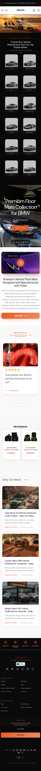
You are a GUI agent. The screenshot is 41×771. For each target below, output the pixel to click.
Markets (3, 684)
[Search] (7, 10)
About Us (3, 681)
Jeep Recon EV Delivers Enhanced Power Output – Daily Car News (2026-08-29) (20, 514)
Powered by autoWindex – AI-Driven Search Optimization (24, 763)
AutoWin (10, 763)
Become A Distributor (26, 707)
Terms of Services (6, 691)
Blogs (2, 704)
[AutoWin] (20, 10)
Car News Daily (25, 704)
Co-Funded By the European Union (20, 660)
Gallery (23, 684)
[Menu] (2, 10)
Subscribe (20, 735)
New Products (20, 426)
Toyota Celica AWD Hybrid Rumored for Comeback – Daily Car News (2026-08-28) (19, 562)
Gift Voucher (4, 710)
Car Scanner (4, 707)
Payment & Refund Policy (8, 688)
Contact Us (24, 691)
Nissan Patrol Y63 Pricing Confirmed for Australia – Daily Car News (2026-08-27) (19, 610)
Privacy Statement (26, 688)
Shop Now (18, 316)
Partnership (24, 681)
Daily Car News (11, 479)
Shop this (20, 228)
